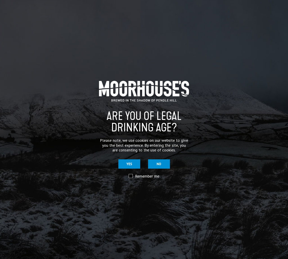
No (159, 164)
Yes (129, 164)
